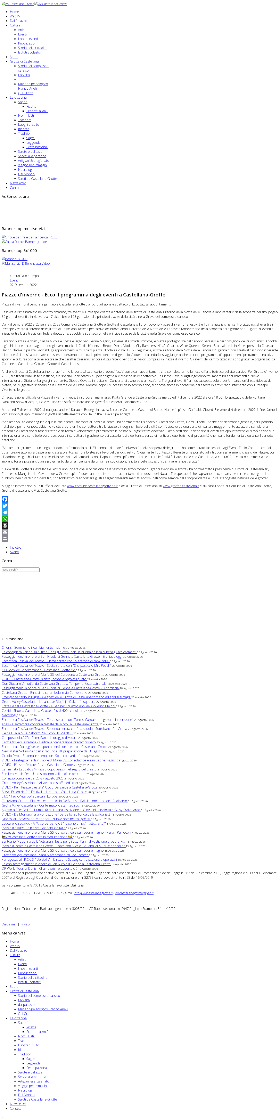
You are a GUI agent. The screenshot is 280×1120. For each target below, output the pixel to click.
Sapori (22, 102)
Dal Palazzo (18, 20)
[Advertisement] (76, 212)
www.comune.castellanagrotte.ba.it (92, 486)
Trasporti (24, 120)
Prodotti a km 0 (37, 111)
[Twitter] (140, 505)
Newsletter (18, 183)
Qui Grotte (25, 93)
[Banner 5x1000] (14, 259)
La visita (24, 75)
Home (14, 11)
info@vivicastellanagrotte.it (93, 893)
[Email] (140, 532)
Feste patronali (37, 147)
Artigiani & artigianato (33, 160)
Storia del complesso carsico (39, 995)
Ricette (31, 106)
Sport (14, 57)
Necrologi (25, 169)
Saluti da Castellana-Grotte (37, 178)
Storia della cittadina (32, 48)
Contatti (15, 187)
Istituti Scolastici (29, 52)
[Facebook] (140, 499)
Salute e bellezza (30, 151)
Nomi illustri (26, 115)
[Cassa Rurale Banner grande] (24, 241)
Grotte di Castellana (24, 61)
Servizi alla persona (32, 156)
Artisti (22, 29)
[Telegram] (140, 512)
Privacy (25, 924)
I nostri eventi (28, 38)
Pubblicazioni (27, 43)
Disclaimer (9, 924)
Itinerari (23, 129)
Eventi (22, 34)
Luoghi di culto (28, 124)
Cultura (15, 25)
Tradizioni (25, 133)
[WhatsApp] (140, 519)
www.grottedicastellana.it (181, 486)
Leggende (33, 142)
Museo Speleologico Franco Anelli (33, 86)
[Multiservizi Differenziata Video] (26, 263)
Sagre (30, 138)
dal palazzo (26, 1004)
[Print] (140, 538)
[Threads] (140, 525)
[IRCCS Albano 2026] (30, 237)
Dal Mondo (26, 174)
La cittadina (18, 97)
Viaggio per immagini (32, 165)
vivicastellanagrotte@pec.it (134, 893)
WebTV (15, 16)
